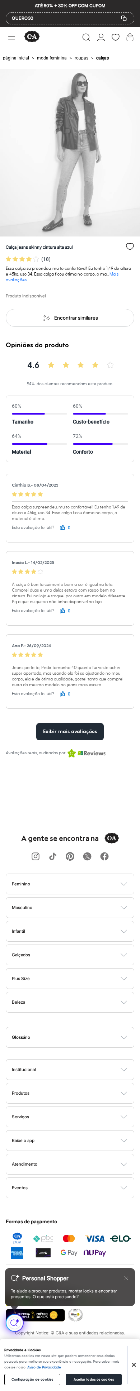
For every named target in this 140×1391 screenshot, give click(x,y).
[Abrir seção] (82, 884)
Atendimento (24, 1164)
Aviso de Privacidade (44, 1367)
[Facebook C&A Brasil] (104, 857)
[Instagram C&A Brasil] (35, 857)
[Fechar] (134, 1365)
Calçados (21, 954)
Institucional (24, 1069)
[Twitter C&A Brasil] (87, 857)
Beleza (18, 1002)
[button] (86, 37)
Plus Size (21, 978)
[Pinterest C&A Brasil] (70, 857)
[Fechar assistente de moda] (126, 1278)
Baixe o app (23, 1140)
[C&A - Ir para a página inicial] (32, 37)
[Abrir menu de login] (101, 37)
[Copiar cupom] (124, 18)
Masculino (22, 907)
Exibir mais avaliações (70, 731)
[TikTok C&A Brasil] (52, 857)
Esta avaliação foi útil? (33, 527)
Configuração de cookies (32, 1379)
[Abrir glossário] (79, 1037)
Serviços (20, 1116)
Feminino (21, 883)
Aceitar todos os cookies (94, 1379)
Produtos (20, 1093)
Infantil (18, 931)
